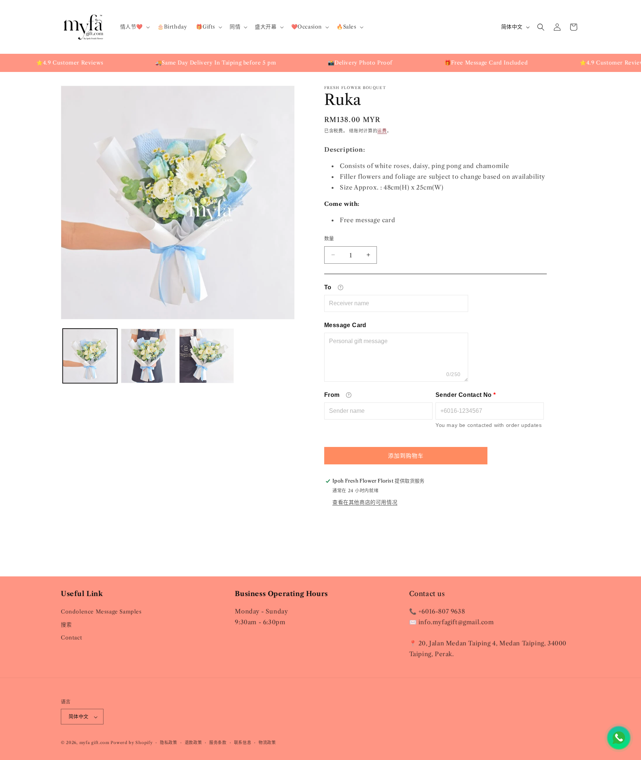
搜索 (66, 624)
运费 (382, 131)
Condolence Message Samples (101, 611)
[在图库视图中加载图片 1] (90, 356)
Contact (71, 637)
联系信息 (243, 742)
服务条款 (218, 742)
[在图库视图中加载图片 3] (206, 356)
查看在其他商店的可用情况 (364, 502)
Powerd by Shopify (131, 743)
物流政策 (267, 742)
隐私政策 (168, 742)
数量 (329, 238)
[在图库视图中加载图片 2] (148, 356)
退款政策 (193, 742)
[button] (134, 26)
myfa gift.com (94, 743)
